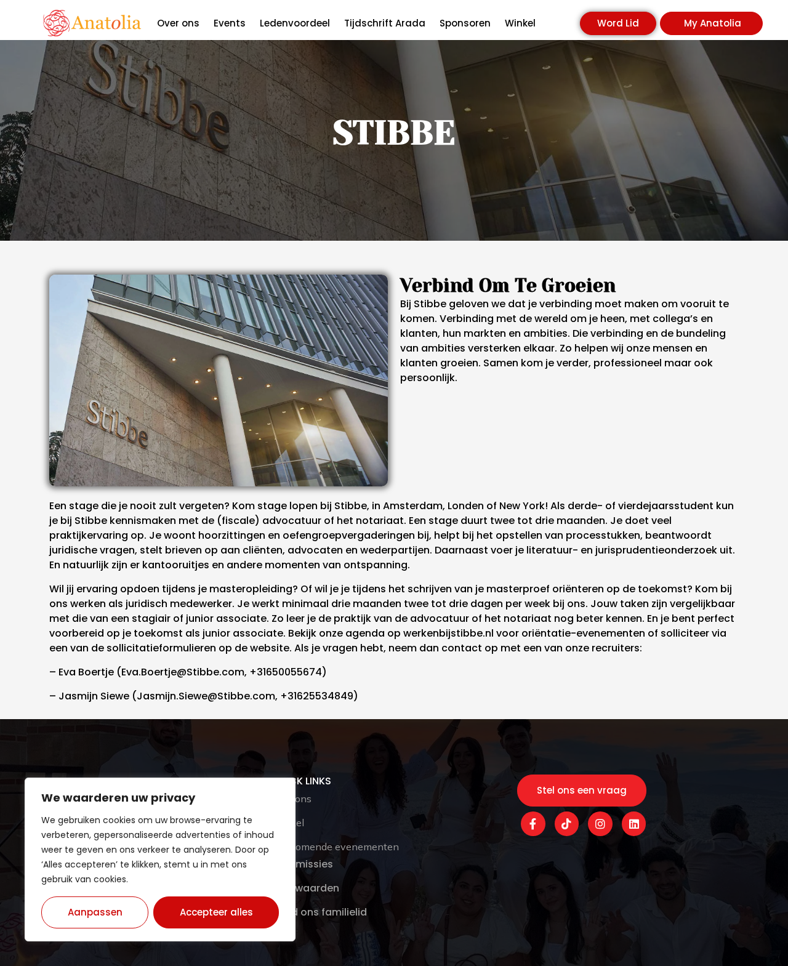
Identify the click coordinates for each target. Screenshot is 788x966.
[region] (160, 859)
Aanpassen (95, 912)
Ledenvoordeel (295, 23)
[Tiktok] (567, 823)
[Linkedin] (634, 823)
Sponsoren (465, 23)
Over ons (178, 23)
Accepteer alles (216, 912)
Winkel (520, 23)
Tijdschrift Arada (384, 23)
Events (230, 23)
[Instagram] (600, 823)
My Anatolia (712, 23)
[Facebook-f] (533, 823)
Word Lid (618, 23)
